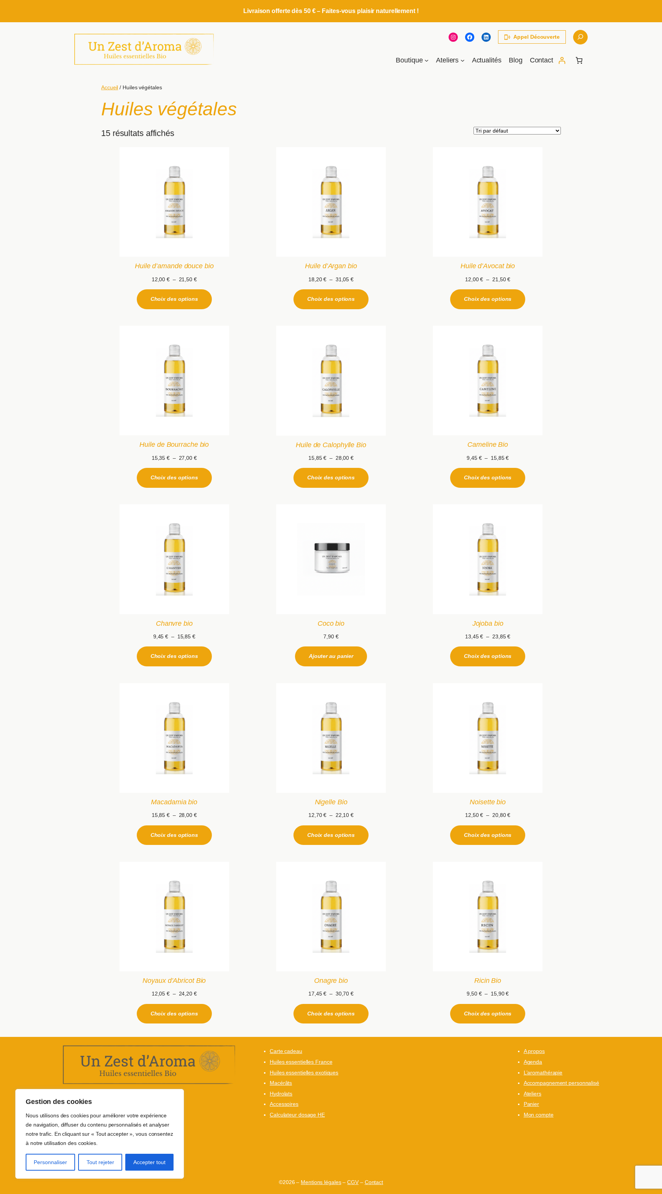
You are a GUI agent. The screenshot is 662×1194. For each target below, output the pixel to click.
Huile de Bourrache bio (174, 444)
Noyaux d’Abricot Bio (174, 980)
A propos (534, 1051)
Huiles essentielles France (301, 1062)
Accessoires (284, 1104)
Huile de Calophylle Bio (331, 445)
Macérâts (281, 1083)
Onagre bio (331, 980)
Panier (531, 1104)
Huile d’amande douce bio (174, 266)
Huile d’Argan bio (331, 266)
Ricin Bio (487, 980)
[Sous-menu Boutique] (426, 60)
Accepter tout (149, 1162)
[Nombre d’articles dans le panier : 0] (579, 60)
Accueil (109, 87)
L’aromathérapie (543, 1072)
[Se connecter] (561, 60)
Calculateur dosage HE (297, 1115)
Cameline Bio (487, 444)
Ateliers (532, 1094)
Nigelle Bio (331, 802)
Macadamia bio (174, 802)
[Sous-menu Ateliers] (462, 60)
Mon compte (539, 1115)
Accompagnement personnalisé (561, 1083)
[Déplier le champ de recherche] (580, 37)
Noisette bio (488, 802)
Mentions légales (321, 1182)
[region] (99, 1134)
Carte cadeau (286, 1051)
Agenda (533, 1062)
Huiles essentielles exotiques (304, 1072)
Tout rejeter (100, 1162)
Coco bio (331, 623)
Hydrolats (281, 1094)
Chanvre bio (174, 623)
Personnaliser (50, 1162)
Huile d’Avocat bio (487, 266)
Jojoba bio (487, 623)
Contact (374, 1182)
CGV (353, 1182)
